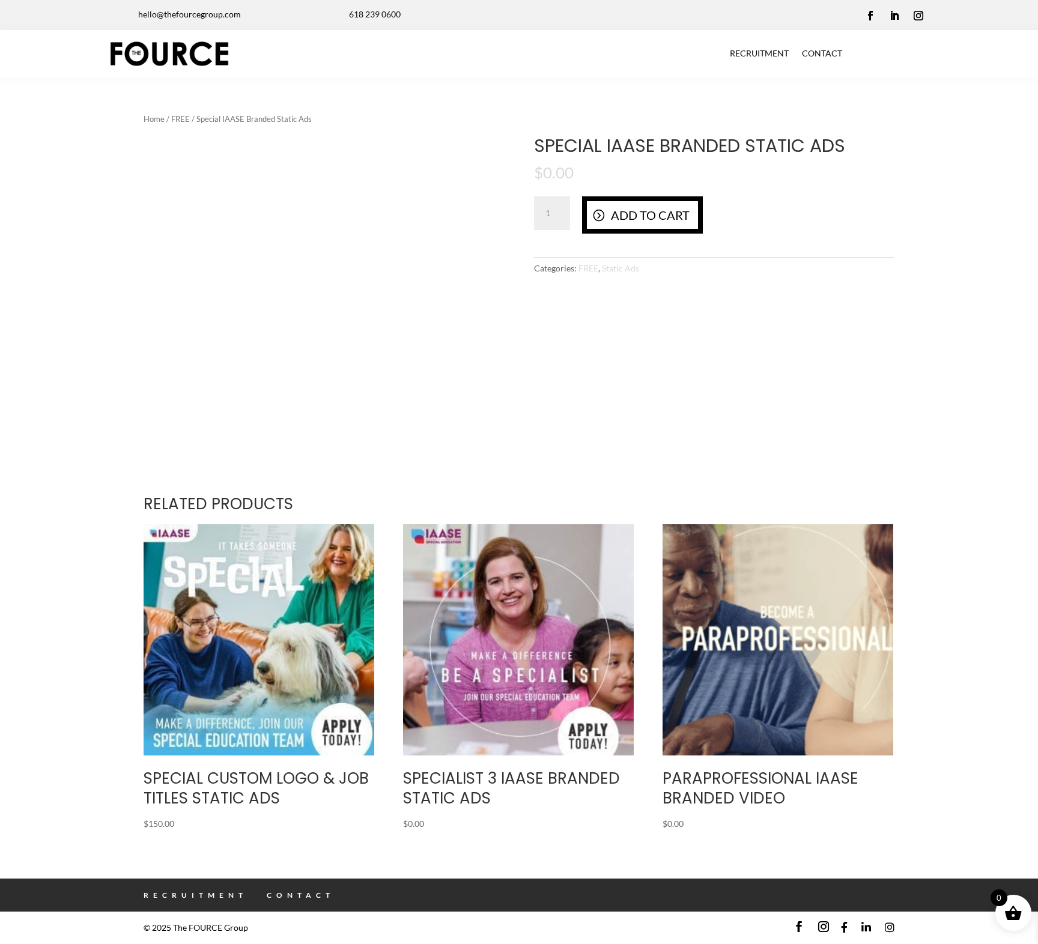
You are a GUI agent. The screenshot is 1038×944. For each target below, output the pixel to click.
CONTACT (822, 53)
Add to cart (650, 215)
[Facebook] (844, 928)
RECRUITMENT (759, 53)
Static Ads (620, 268)
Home (154, 119)
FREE (180, 119)
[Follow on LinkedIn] (894, 15)
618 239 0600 (375, 14)
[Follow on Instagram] (918, 15)
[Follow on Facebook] (870, 15)
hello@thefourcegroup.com (189, 14)
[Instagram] (889, 928)
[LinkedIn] (866, 928)
